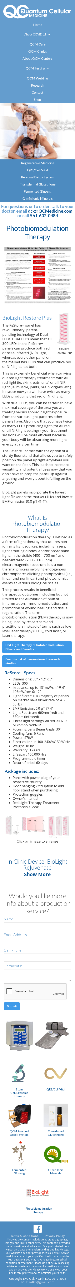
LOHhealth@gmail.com (37, 1282)
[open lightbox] (37, 278)
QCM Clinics (37, 51)
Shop (37, 99)
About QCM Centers (37, 58)
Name (8, 919)
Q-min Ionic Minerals (37, 198)
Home (37, 24)
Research (37, 85)
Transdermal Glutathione (37, 184)
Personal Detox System (37, 177)
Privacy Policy (55, 1236)
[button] (37, 34)
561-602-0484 (44, 215)
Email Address (15, 934)
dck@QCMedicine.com (50, 210)
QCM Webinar (37, 78)
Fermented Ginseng (37, 191)
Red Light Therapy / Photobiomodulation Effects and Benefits (34, 647)
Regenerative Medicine (37, 163)
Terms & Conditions (24, 1236)
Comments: (13, 966)
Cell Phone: (13, 950)
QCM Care (37, 44)
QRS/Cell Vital (37, 170)
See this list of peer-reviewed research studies (32, 661)
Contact (37, 92)
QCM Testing (35, 68)
